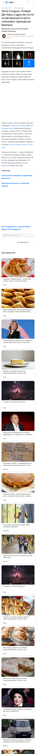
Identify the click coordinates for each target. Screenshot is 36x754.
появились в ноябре (18, 126)
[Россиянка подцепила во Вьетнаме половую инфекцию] (18, 518)
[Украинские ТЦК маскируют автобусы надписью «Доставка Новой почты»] (18, 733)
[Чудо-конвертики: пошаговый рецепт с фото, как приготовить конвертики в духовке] (18, 303)
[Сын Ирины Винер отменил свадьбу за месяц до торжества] (18, 702)
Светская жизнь (19, 8)
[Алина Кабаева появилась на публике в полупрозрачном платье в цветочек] (18, 334)
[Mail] (6, 2)
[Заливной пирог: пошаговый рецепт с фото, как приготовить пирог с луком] (18, 487)
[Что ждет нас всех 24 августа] (18, 579)
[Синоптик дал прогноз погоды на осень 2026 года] (18, 549)
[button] (7, 55)
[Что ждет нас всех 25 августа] (18, 395)
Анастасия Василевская (16, 34)
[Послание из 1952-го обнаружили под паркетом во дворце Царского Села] (18, 456)
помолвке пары (7, 128)
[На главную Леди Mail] (10, 2)
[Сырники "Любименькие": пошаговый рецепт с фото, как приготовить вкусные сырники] (18, 272)
